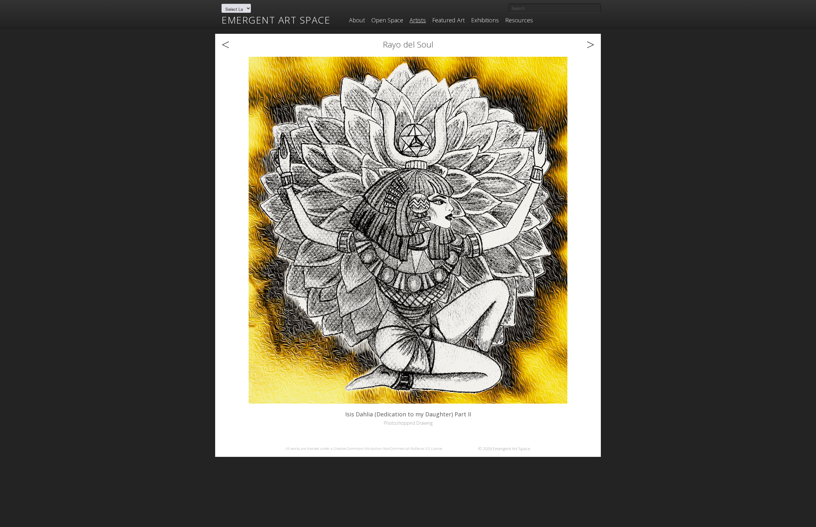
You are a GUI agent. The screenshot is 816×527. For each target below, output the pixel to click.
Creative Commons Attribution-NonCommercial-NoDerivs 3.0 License (387, 448)
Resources (519, 20)
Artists (418, 20)
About (357, 20)
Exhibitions (485, 20)
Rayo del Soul (408, 44)
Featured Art (448, 20)
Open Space (387, 20)
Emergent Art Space (276, 20)
